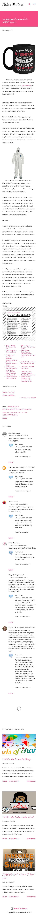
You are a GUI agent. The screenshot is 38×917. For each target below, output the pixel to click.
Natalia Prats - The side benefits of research (11, 368)
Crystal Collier (13, 627)
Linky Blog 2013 (32, 397)
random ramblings (9, 415)
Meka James (19, 444)
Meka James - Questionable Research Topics (26, 351)
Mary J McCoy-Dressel (16, 575)
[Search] (29, 3)
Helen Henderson (14, 502)
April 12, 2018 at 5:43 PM (24, 598)
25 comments (14, 781)
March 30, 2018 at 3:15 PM (18, 577)
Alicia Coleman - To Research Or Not (11, 346)
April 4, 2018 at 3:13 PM (27, 627)
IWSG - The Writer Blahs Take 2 (18, 816)
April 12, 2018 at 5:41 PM (24, 447)
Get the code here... (8, 395)
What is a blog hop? (8, 392)
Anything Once (8, 409)
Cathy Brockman (14, 543)
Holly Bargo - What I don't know (27, 367)
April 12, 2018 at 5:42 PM (24, 554)
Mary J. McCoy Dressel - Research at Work (28, 346)
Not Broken (26, 409)
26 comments (14, 839)
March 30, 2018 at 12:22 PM (19, 504)
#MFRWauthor (26, 85)
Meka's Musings (12, 4)
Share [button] (4, 418)
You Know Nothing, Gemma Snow (11, 363)
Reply (11, 462)
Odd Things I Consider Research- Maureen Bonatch (11, 357)
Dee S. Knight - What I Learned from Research (11, 373)
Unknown (12, 467)
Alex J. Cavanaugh (14, 433)
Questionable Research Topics (14, 412)
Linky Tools (23, 397)
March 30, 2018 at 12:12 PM (25, 467)
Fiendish (18, 409)
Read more (31, 781)
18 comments (14, 897)
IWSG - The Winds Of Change (16, 759)
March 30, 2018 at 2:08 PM (18, 545)
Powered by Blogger (20, 908)
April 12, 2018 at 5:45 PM (24, 657)
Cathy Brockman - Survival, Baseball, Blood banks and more (28, 373)
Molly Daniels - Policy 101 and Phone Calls (27, 362)
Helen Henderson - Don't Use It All (11, 377)
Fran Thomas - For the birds (28, 356)
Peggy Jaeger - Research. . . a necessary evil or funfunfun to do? (26, 379)
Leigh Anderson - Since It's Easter (11, 351)
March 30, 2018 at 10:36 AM (19, 435)
